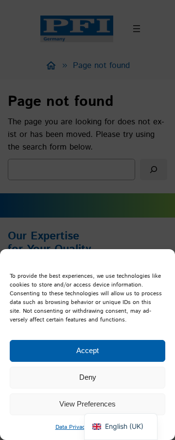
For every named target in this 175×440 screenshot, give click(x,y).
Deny (87, 377)
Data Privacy (71, 427)
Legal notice (109, 427)
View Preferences (87, 404)
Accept (87, 350)
